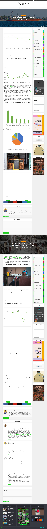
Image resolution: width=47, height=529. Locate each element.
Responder (9, 454)
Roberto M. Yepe (10, 424)
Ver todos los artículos (6, 216)
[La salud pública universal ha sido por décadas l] (27, 510)
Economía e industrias (23, 241)
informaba (29, 91)
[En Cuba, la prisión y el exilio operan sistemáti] (20, 522)
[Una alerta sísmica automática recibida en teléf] (23, 510)
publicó (4, 182)
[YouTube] (37, 520)
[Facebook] (32, 520)
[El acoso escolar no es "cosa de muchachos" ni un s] (23, 522)
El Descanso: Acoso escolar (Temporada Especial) (10, 520)
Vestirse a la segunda (22, 504)
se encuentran (12, 86)
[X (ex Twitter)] (34, 520)
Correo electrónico (15, 229)
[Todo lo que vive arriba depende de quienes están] (27, 518)
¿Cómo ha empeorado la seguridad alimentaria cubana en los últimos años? (11, 509)
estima (10, 295)
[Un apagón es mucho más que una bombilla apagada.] (20, 518)
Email (34, 102)
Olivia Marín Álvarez (23, 247)
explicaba (19, 194)
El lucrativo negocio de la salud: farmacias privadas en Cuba (11, 513)
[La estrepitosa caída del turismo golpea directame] (23, 518)
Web (22, 229)
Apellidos (35, 107)
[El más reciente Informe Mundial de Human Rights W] (27, 514)
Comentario (5, 221)
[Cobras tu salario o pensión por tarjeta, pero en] (20, 510)
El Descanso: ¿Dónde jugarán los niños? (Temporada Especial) (10, 516)
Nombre (4, 229)
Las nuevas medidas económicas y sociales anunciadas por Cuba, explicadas (10, 523)
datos (6, 30)
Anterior (8, 200)
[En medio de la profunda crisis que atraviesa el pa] (20, 514)
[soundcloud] (39, 520)
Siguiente (26, 200)
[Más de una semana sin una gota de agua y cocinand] (27, 522)
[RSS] (41, 520)
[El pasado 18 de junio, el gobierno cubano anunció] (23, 514)
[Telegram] (42, 520)
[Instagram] (36, 520)
